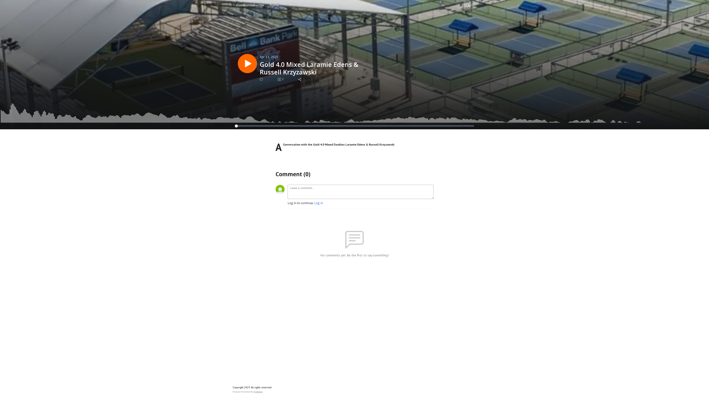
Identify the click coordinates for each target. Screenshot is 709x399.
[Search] (468, 5)
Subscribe (257, 5)
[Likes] (261, 79)
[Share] (300, 79)
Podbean (258, 391)
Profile (274, 5)
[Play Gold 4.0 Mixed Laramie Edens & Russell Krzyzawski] (247, 63)
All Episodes (249, 17)
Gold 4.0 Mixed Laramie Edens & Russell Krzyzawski (309, 68)
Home (240, 5)
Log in (318, 203)
